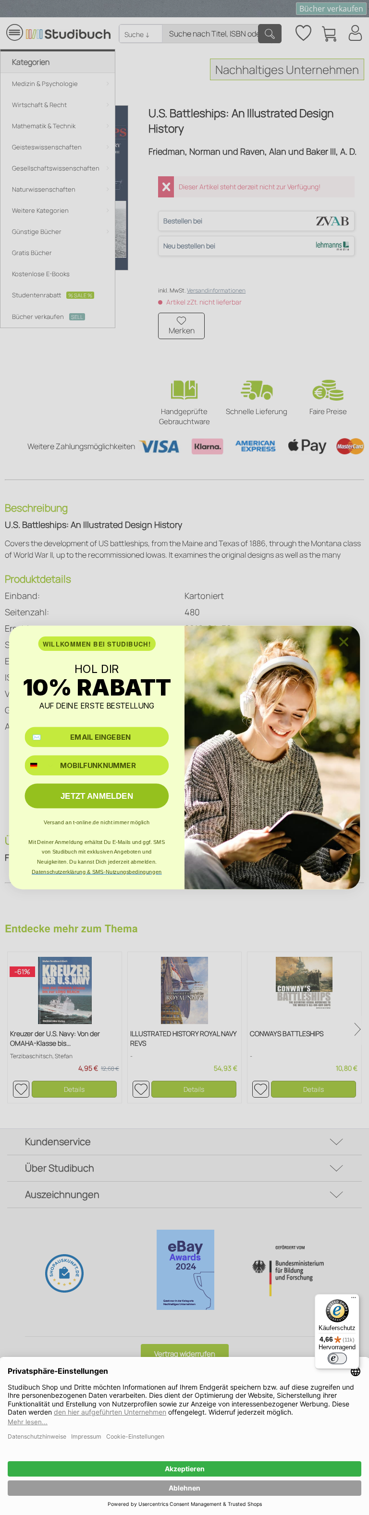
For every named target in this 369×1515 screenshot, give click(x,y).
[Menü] (353, 1300)
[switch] (337, 1358)
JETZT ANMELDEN (97, 796)
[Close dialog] (344, 642)
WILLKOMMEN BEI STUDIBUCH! (97, 643)
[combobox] (40, 765)
